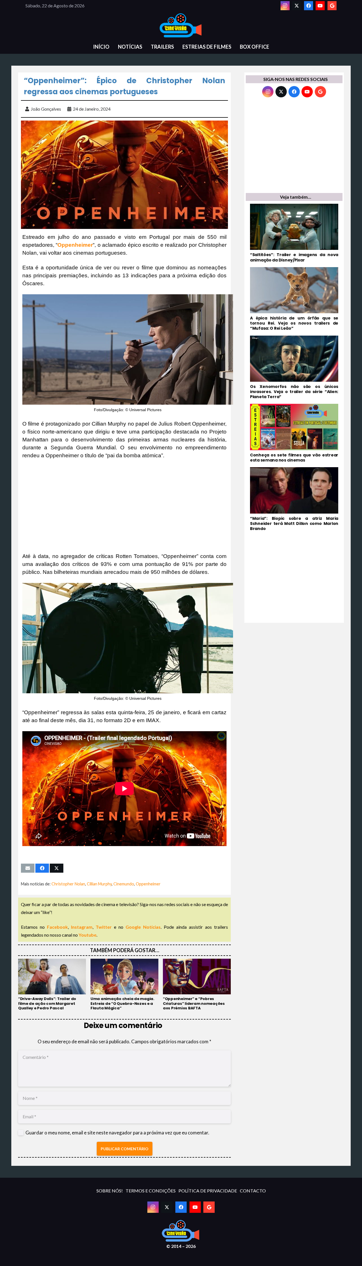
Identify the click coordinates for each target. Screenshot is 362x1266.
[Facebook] (308, 5)
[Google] (332, 5)
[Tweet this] (56, 868)
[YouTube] (320, 5)
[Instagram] (285, 5)
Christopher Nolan (68, 883)
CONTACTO (253, 1190)
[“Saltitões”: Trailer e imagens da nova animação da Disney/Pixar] (294, 233)
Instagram (81, 927)
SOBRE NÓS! (109, 1190)
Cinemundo (123, 883)
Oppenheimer (148, 883)
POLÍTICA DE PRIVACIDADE (207, 1190)
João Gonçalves (46, 108)
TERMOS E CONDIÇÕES (151, 1190)
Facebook (57, 927)
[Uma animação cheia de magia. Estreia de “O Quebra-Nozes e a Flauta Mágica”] (124, 985)
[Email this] (28, 868)
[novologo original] (181, 25)
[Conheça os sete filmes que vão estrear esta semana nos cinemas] (294, 433)
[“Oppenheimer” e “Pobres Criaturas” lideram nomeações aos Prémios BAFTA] (197, 985)
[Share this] (42, 868)
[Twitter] (296, 5)
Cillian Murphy (99, 883)
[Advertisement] (124, 506)
